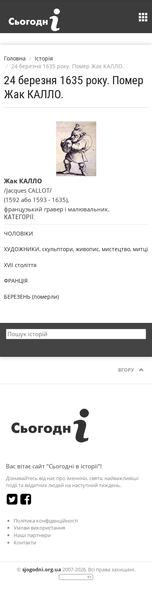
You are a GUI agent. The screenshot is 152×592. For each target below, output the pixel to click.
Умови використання (39, 527)
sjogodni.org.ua (41, 569)
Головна (15, 58)
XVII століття (20, 265)
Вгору (126, 370)
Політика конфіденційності (46, 520)
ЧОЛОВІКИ (18, 233)
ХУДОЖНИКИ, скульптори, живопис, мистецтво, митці (76, 249)
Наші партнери (32, 535)
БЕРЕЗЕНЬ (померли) (31, 296)
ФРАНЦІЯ (16, 280)
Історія (44, 58)
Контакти (25, 542)
